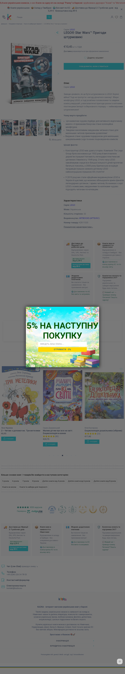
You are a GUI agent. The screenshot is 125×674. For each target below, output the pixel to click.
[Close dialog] (96, 310)
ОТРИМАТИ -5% (62, 349)
